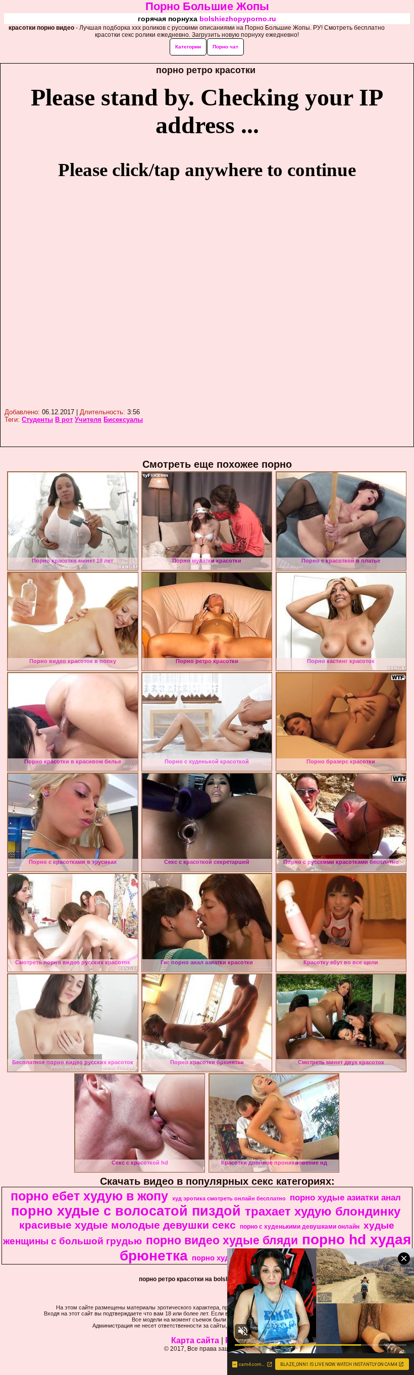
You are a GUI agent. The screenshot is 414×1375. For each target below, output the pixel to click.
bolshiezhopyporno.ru (237, 19)
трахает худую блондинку (322, 1211)
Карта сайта (195, 1340)
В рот (64, 419)
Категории (188, 46)
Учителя (88, 419)
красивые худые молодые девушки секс (127, 1225)
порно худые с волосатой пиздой (126, 1211)
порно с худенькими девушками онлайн (299, 1226)
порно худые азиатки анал (345, 1197)
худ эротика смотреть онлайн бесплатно (229, 1198)
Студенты (37, 419)
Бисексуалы (123, 419)
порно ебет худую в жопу (89, 1196)
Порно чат (225, 46)
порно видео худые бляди (222, 1240)
